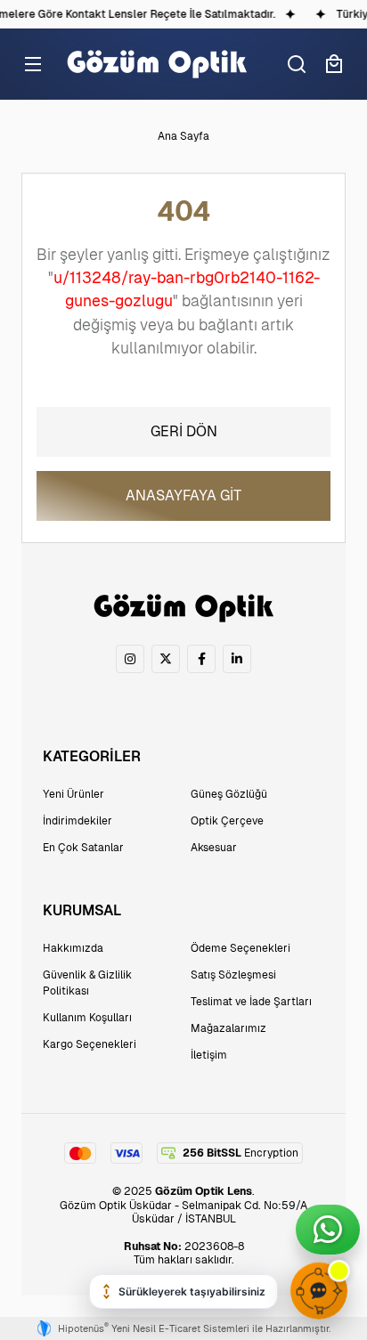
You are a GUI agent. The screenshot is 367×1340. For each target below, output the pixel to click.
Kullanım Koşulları (87, 1017)
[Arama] (296, 64)
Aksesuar (214, 847)
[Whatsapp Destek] (328, 1230)
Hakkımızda (73, 948)
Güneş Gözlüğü (229, 794)
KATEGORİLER (92, 756)
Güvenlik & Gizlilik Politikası (87, 983)
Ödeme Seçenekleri (240, 948)
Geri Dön (184, 431)
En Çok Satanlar (83, 847)
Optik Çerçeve (227, 821)
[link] (130, 659)
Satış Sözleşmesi (233, 975)
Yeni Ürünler (73, 794)
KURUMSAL (82, 910)
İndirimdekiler (77, 821)
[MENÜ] (33, 64)
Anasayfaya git (183, 495)
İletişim (209, 1055)
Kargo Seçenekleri (89, 1044)
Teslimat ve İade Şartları (251, 1001)
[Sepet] (334, 64)
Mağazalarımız (228, 1028)
